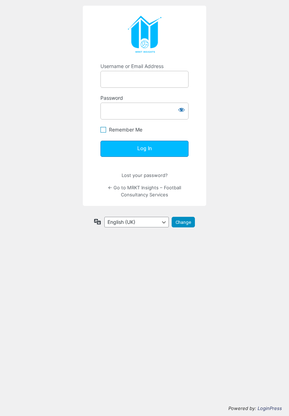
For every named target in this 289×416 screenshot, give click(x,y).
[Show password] (181, 110)
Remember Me (125, 130)
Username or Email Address (132, 66)
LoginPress (270, 408)
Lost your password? (145, 175)
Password (111, 98)
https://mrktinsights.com (144, 34)
